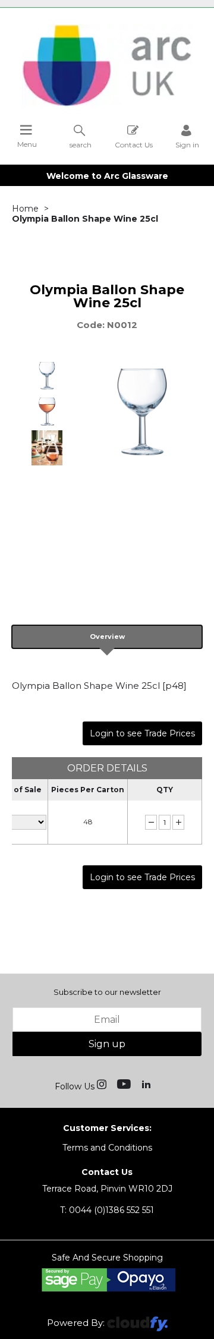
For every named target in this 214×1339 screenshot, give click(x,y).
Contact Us (134, 144)
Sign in (187, 144)
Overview (107, 636)
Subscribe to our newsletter (107, 992)
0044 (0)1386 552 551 (107, 1210)
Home (25, 208)
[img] (103, 1083)
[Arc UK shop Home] (107, 105)
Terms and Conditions (107, 1147)
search (81, 144)
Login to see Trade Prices (142, 733)
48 (88, 821)
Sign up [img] (107, 1044)
